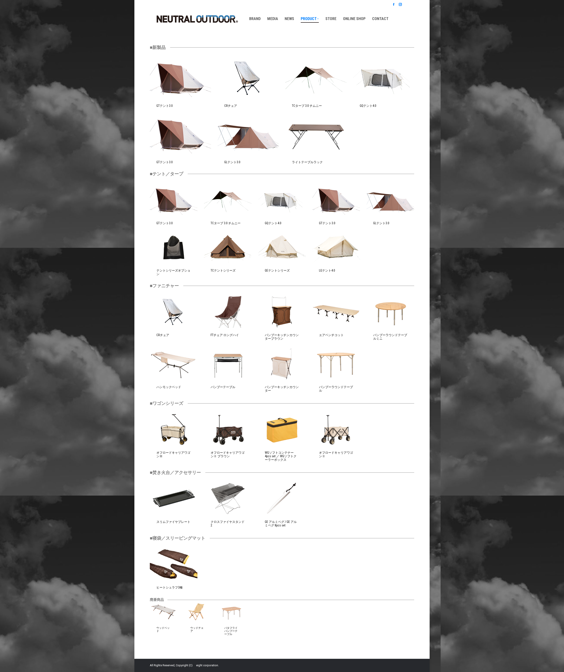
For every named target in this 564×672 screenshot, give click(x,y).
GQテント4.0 (368, 105)
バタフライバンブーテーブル (230, 631)
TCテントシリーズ (223, 270)
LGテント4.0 (327, 270)
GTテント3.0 (164, 105)
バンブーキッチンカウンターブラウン (282, 336)
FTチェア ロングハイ (225, 335)
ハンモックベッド (168, 387)
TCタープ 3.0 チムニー (307, 105)
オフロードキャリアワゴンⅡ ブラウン (228, 454)
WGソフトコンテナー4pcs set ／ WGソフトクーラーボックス (281, 456)
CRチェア (230, 105)
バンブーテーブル (223, 387)
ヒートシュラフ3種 (169, 587)
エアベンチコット (331, 335)
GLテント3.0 (232, 162)
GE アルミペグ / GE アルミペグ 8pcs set (281, 523)
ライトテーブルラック (307, 162)
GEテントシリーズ (277, 270)
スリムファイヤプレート (173, 522)
